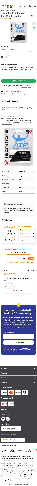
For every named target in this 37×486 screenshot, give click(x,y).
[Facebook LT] (3, 419)
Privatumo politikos (9, 351)
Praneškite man (19, 81)
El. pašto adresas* (9, 332)
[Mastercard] (11, 392)
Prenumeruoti (19, 343)
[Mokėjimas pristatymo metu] (25, 392)
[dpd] (4, 403)
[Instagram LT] (8, 419)
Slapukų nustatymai (3, 410)
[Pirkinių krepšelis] (34, 6)
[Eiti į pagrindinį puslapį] (9, 6)
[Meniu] (2, 6)
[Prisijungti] (29, 6)
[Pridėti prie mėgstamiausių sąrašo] (34, 23)
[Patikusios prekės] (25, 6)
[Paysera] (18, 392)
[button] (5, 249)
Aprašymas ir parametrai (9, 101)
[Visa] (4, 392)
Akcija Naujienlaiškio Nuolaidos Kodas (24, 349)
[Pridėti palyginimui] (34, 28)
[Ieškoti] (20, 6)
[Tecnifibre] (32, 16)
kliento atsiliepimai (10, 234)
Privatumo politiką (26, 87)
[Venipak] (11, 403)
